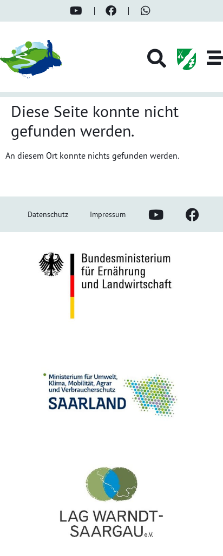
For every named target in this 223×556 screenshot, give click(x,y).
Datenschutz (48, 214)
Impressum (108, 214)
